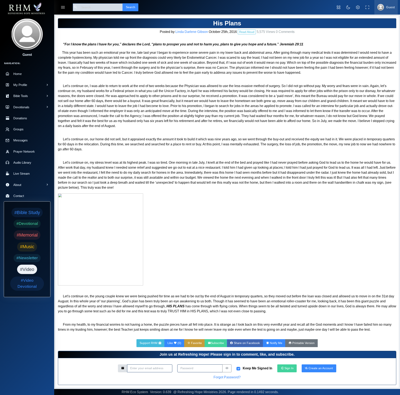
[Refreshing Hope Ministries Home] (27, 8)
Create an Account (320, 368)
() (174, 343)
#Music (27, 246)
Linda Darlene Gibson (191, 32)
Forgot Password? (227, 377)
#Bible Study (27, 212)
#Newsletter (27, 258)
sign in (229, 354)
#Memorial (27, 235)
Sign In (289, 368)
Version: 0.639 (160, 392)
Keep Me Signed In (257, 368)
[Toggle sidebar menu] (63, 7)
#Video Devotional (27, 283)
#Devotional (27, 223)
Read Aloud (246, 32)
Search (130, 7)
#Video (27, 269)
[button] (338, 7)
